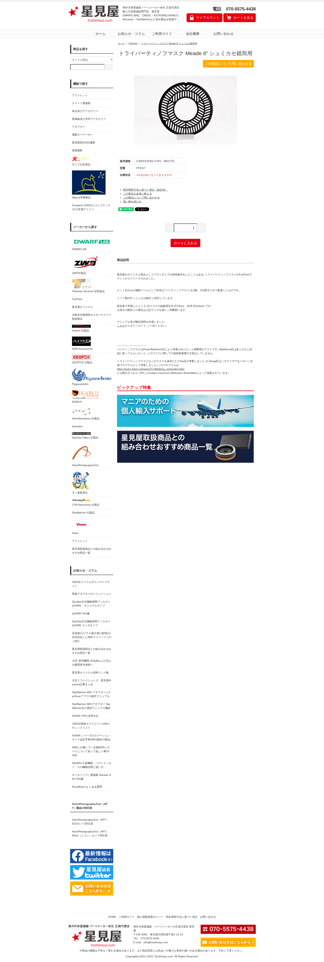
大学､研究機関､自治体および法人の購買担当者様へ (91, 662)
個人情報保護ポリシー (150, 916)
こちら (121, 325)
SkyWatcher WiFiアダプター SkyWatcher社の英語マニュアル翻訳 (91, 706)
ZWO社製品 (79, 272)
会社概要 (193, 34)
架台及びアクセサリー (85, 110)
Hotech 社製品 (80, 330)
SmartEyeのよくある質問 (87, 786)
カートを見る (243, 17)
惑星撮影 (77, 150)
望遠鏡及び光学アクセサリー (89, 118)
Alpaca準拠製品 (81, 197)
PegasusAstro (80, 383)
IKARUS (77, 401)
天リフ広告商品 (81, 164)
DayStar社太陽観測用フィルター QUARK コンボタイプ (91, 623)
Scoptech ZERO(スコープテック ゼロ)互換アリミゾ (91, 207)
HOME (112, 916)
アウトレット (80, 95)
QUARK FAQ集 (81, 613)
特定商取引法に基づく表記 (181, 916)
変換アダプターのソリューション (91, 593)
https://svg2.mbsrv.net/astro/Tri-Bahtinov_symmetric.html (150, 368)
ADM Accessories (82, 348)
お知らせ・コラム (131, 34)
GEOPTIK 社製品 (82, 362)
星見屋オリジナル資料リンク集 (90, 672)
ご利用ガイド (162, 34)
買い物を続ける (132, 201)
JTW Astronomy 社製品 (85, 504)
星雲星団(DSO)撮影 (83, 142)
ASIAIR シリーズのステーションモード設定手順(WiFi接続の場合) (91, 737)
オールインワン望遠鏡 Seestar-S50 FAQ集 (91, 776)
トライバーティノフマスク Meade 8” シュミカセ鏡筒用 (169, 43)
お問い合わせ (223, 34)
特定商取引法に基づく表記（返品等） (145, 189)
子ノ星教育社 (80, 492)
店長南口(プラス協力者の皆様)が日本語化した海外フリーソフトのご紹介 (91, 637)
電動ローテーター (82, 134)
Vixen (75, 533)
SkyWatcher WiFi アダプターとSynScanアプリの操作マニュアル (91, 694)
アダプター (78, 126)
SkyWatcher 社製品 (83, 512)
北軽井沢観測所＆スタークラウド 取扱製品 (91, 316)
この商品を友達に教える (137, 193)
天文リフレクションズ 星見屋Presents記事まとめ (91, 682)
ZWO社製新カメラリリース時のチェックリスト (91, 725)
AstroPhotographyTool (85, 465)
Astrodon (77, 426)
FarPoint (77, 299)
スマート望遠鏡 (81, 103)
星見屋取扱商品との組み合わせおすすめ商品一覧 (91, 650)
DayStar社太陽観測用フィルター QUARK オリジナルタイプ (91, 603)
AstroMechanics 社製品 (86, 418)
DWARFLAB (79, 249)
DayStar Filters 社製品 (85, 437)
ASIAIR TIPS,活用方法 (85, 715)
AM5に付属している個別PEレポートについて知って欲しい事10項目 (91, 751)
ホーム (100, 34)
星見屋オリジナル (82, 306)
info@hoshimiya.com (155, 942)
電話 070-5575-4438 (234, 8)
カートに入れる (185, 242)
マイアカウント (208, 17)
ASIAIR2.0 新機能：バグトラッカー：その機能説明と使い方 (91, 765)
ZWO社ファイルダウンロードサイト (91, 583)
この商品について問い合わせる (228, 64)
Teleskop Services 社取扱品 (88, 291)
